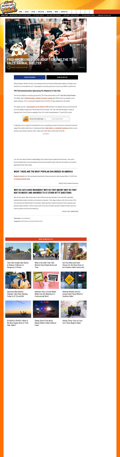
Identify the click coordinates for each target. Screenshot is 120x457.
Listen (33, 12)
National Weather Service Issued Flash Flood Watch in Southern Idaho (72, 294)
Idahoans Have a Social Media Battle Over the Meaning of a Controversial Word (45, 294)
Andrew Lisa (74, 211)
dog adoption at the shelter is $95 (38, 107)
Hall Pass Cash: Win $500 (54, 15)
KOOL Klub (41, 12)
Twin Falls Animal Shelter (68, 95)
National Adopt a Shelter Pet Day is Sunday (39, 98)
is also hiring (36, 159)
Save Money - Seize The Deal (71, 15)
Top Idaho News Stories (88, 15)
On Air (26, 12)
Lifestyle (31, 221)
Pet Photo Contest (39, 15)
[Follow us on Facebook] (83, 12)
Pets (41, 221)
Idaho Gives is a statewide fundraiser (56, 128)
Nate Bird (13, 67)
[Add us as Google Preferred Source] (78, 12)
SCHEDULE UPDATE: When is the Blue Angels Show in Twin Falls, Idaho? (17, 323)
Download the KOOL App (104, 15)
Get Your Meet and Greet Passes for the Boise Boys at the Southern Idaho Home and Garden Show (73, 265)
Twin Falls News (25, 218)
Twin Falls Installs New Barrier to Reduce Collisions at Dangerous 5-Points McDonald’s (18, 265)
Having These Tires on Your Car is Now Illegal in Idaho (72, 322)
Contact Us (64, 12)
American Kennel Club (23, 179)
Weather (49, 12)
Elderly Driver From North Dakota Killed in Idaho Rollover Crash (45, 323)
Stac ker (16, 176)
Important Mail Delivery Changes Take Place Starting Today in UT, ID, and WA (17, 294)
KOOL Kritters (24, 221)
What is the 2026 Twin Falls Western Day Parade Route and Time (46, 265)
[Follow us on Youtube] (91, 12)
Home (20, 12)
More (56, 12)
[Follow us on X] (87, 12)
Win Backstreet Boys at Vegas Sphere (20, 15)
